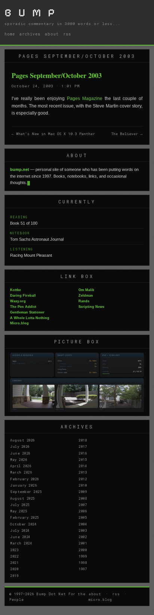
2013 (82, 472)
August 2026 (22, 440)
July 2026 (20, 446)
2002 (82, 536)
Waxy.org (18, 301)
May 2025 (18, 511)
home (9, 34)
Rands (83, 301)
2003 (82, 530)
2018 (82, 440)
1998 (82, 562)
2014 (82, 465)
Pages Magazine (84, 98)
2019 (14, 575)
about (52, 34)
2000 (82, 549)
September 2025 (25, 491)
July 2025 (20, 504)
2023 (14, 549)
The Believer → (126, 133)
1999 (82, 556)
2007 (82, 504)
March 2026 (21, 472)
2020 (14, 568)
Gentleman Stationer (27, 312)
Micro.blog (19, 323)
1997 (82, 568)
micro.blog (100, 599)
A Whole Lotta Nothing (29, 318)
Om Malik (86, 290)
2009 (82, 491)
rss (67, 34)
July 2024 (20, 530)
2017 (82, 446)
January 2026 (23, 485)
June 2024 (20, 536)
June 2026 (20, 453)
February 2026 (24, 479)
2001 (82, 543)
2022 (14, 556)
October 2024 (23, 524)
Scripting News (91, 307)
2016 (82, 453)
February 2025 (24, 517)
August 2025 (22, 498)
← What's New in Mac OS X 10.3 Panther (53, 133)
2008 (82, 498)
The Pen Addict (23, 307)
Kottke (15, 290)
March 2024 (21, 543)
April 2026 (20, 465)
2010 (82, 485)
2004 (82, 524)
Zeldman (85, 295)
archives (29, 34)
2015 (82, 459)
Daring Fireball (23, 295)
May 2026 (18, 459)
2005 (82, 517)
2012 (82, 479)
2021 (14, 562)
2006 (82, 511)
